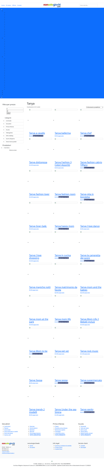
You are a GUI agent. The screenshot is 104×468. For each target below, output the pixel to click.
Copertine (8, 87)
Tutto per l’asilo (85, 428)
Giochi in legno (10, 36)
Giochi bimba (9, 31)
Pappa (7, 43)
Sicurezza (8, 48)
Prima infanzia (7, 38)
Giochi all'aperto (11, 138)
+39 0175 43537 (5, 451)
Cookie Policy (58, 449)
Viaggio (8, 50)
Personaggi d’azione (35, 433)
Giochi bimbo (9, 14)
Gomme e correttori (11, 65)
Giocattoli (6, 11)
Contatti (19, 5)
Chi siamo (8, 5)
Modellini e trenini (10, 16)
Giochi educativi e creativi (12, 26)
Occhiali (8, 53)
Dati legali (83, 447)
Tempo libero (9, 84)
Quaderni (8, 74)
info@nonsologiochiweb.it (8, 453)
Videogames (10, 133)
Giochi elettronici (10, 33)
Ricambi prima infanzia (12, 55)
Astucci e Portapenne (11, 89)
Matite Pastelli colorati (12, 62)
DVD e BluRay (10, 135)
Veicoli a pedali (10, 23)
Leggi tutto (61, 136)
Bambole (32, 430)
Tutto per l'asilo (10, 77)
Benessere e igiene (11, 51)
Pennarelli (8, 60)
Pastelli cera (9, 82)
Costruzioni (9, 12)
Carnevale (9, 121)
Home (3, 5)
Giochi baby (9, 24)
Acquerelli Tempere (11, 79)
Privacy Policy (58, 447)
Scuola (5, 57)
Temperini (8, 67)
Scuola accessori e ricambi (13, 75)
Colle (7, 80)
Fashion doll (7, 435)
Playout (5, 94)
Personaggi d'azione (11, 34)
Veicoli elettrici (9, 29)
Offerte (14, 5)
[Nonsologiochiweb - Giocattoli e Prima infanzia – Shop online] (52, 5)
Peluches (8, 28)
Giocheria (6, 92)
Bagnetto (8, 40)
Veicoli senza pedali (12, 141)
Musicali (8, 21)
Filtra (8, 113)
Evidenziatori (9, 68)
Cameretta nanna (10, 41)
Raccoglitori (9, 72)
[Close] (1, 97)
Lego (4, 91)
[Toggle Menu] (1, 9)
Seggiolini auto (10, 46)
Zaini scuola (9, 85)
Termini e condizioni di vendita (63, 445)
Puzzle (7, 17)
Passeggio (8, 45)
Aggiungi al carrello (38, 136)
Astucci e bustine (10, 70)
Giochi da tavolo (10, 19)
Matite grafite (9, 63)
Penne (7, 58)
